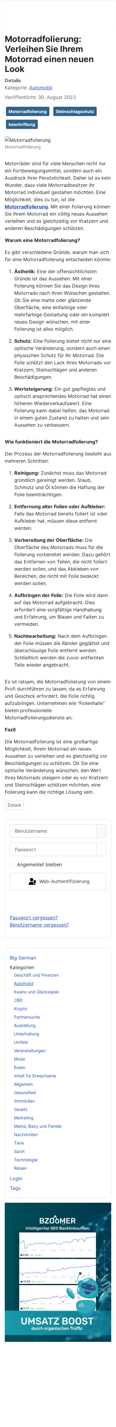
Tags (15, 1188)
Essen (19, 1067)
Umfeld (21, 1042)
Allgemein (23, 1084)
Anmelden (58, 902)
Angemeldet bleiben (39, 864)
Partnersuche (27, 1016)
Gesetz (21, 1109)
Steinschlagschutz (75, 111)
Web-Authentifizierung (64, 881)
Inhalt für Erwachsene (35, 1075)
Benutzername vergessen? (39, 925)
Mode (19, 1058)
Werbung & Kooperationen (55, 1395)
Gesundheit (25, 1092)
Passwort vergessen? (34, 918)
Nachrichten (26, 1134)
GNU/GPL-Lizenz (82, 1378)
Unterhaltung (26, 1033)
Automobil (23, 983)
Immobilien (24, 1100)
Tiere (19, 1142)
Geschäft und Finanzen (36, 975)
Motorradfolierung (28, 111)
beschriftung (22, 124)
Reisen (20, 1168)
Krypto (20, 1008)
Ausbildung (25, 1025)
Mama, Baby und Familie (38, 1126)
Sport (19, 1151)
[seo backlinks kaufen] (58, 1272)
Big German (23, 958)
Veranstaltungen (30, 1050)
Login (16, 1178)
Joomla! (11, 1378)
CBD (18, 1000)
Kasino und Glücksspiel (36, 991)
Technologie (25, 1159)
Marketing (24, 1117)
